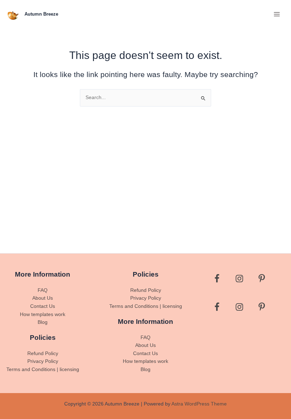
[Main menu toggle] (277, 14)
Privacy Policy (42, 361)
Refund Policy (42, 353)
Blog (43, 322)
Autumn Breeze (41, 14)
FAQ (43, 290)
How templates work (42, 314)
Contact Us (42, 306)
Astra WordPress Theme (199, 404)
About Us (42, 298)
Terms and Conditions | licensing (42, 369)
